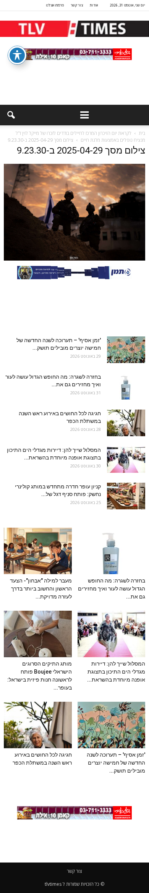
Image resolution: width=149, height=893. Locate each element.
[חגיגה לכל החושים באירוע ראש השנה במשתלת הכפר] (126, 423)
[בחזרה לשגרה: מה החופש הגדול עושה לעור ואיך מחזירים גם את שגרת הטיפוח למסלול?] (126, 386)
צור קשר (77, 5)
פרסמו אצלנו (55, 5)
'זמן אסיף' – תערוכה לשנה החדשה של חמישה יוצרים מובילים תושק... (116, 763)
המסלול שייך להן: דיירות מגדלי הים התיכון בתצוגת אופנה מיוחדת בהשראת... (116, 672)
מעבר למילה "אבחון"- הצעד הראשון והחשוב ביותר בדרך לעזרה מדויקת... (41, 589)
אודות (94, 5)
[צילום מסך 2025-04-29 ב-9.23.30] (74, 259)
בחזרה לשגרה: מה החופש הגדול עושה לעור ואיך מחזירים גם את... (111, 589)
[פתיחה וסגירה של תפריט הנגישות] (17, 55)
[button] (10, 115)
